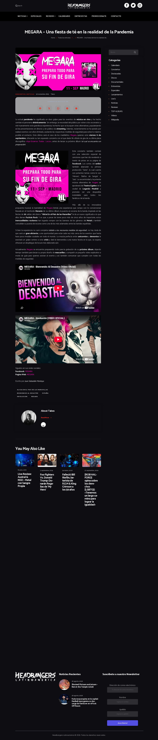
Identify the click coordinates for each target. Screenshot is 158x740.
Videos (114, 115)
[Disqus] (33, 515)
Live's (113, 98)
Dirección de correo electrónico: (122, 685)
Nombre (122, 697)
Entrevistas (115, 86)
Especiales (115, 90)
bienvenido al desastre (27, 393)
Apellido (122, 709)
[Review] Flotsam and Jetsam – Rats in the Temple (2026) (85, 685)
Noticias (30, 94)
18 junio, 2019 (22, 470)
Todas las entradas (64, 38)
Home (53, 38)
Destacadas (116, 73)
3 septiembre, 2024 (46, 470)
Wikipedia (115, 119)
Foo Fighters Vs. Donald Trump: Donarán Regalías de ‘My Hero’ (47, 482)
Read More (45, 417)
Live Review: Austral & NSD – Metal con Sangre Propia (24, 480)
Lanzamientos (117, 94)
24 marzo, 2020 (67, 470)
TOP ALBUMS (117, 111)
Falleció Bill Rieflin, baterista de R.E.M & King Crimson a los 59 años (69, 482)
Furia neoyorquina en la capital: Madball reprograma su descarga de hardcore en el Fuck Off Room (85, 702)
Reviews (114, 107)
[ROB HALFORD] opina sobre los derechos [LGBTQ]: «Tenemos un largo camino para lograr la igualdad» (91, 489)
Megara (73, 135)
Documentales (117, 82)
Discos (114, 78)
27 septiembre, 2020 (91, 470)
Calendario (115, 65)
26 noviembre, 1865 (42, 94)
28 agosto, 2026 (77, 681)
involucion (22, 397)
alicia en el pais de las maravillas (32, 390)
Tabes (53, 94)
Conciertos (20, 94)
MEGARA (28, 371)
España (45, 393)
